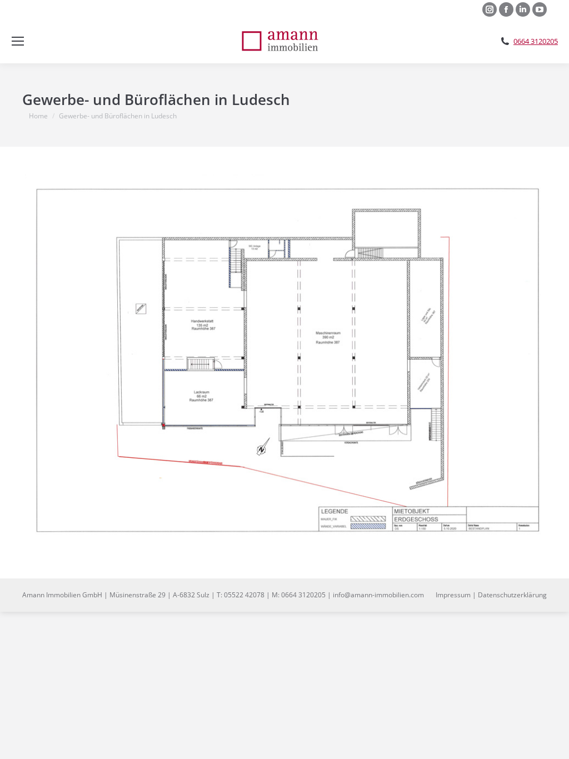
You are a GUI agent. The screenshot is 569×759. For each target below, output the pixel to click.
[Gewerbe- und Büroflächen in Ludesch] (284, 359)
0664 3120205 (535, 41)
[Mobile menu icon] (17, 41)
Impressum (453, 595)
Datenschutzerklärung (512, 595)
